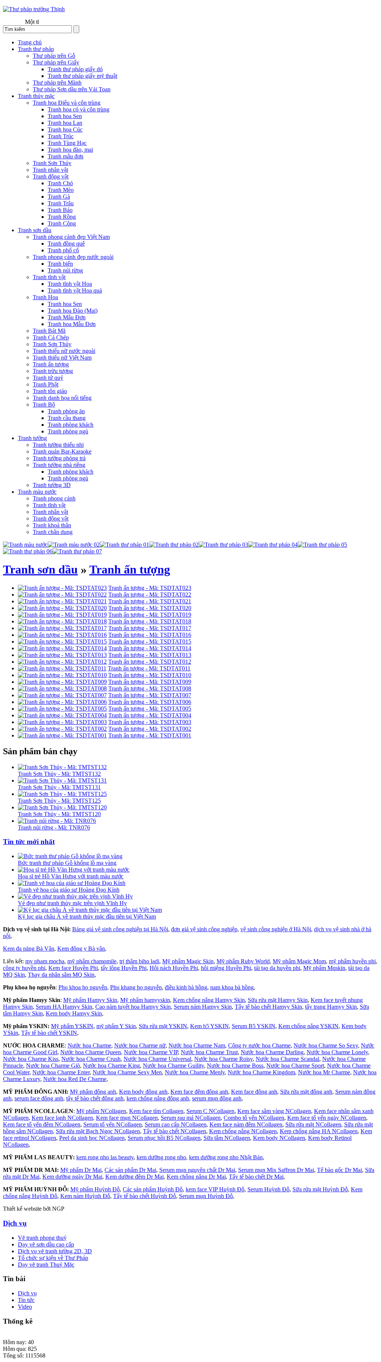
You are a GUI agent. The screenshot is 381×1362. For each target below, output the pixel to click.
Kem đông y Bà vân (81, 948)
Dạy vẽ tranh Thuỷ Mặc (46, 1264)
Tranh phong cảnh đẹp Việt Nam (71, 237)
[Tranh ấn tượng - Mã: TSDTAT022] (62, 594)
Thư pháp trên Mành (57, 82)
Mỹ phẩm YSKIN (72, 1026)
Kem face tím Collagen (156, 1111)
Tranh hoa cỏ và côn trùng (78, 109)
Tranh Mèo (61, 190)
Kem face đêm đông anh (199, 1091)
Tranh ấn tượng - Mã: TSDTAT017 (149, 628)
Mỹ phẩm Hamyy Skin (90, 1000)
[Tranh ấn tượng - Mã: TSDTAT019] (62, 615)
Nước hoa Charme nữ (140, 1045)
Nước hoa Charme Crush (91, 1059)
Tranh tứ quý (48, 378)
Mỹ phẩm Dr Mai (81, 1170)
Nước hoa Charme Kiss (30, 1059)
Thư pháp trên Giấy (56, 62)
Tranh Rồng (62, 217)
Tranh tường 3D (52, 485)
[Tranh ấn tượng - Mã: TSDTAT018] (62, 621)
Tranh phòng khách (70, 424)
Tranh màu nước (37, 492)
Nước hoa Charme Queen (90, 1052)
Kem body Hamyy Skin (74, 1013)
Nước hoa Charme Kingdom (261, 1072)
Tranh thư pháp (36, 49)
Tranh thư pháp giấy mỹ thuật (82, 76)
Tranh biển (60, 263)
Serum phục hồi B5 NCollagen (164, 1138)
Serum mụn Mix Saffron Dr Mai (276, 1170)
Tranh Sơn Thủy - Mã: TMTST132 (59, 774)
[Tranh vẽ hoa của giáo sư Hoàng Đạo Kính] (71, 883)
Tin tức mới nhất (29, 842)
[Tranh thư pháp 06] (27, 551)
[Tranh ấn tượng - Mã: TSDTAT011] (62, 668)
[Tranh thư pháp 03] (223, 544)
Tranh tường (32, 438)
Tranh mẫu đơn (65, 156)
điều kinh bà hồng (186, 987)
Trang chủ (30, 42)
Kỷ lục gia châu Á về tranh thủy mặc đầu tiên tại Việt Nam (87, 916)
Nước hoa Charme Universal (157, 1059)
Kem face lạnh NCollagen (62, 1118)
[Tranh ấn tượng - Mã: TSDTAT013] (62, 655)
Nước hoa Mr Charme (324, 1072)
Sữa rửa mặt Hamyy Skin (278, 1000)
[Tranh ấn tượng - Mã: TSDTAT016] (62, 635)
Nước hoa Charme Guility (173, 1065)
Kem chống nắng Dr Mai (196, 1176)
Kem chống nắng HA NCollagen (319, 1131)
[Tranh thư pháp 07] (77, 551)
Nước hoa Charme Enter (61, 1072)
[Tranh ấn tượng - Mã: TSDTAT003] (62, 722)
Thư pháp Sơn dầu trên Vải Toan (72, 89)
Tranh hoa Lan (65, 123)
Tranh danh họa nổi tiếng (62, 398)
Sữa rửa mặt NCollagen (313, 1124)
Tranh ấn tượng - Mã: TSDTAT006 (149, 702)
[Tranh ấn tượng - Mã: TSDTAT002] (62, 729)
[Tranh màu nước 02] (74, 544)
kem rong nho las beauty (105, 1157)
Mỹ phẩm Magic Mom (299, 961)
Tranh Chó (60, 183)
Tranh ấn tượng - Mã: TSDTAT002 (149, 729)
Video (25, 1306)
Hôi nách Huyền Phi (174, 968)
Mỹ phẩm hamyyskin (145, 1000)
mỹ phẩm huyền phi (352, 961)
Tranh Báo (60, 210)
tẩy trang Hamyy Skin (331, 1007)
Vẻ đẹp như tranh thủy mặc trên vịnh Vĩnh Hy (72, 903)
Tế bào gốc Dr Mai (339, 1170)
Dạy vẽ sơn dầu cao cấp (46, 1244)
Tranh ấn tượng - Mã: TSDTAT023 (149, 588)
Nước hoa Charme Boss (235, 1065)
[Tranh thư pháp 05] (322, 544)
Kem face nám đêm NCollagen (245, 1124)
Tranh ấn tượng (51, 364)
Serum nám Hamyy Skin (203, 1007)
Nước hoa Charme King (111, 1065)
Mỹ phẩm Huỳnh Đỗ (95, 1189)
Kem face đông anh (254, 1091)
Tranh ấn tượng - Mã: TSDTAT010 (149, 675)
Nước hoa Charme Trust (209, 1052)
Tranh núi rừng (65, 270)
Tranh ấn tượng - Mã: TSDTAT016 (149, 635)
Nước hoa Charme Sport (295, 1065)
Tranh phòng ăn (66, 411)
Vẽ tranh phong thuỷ (42, 1238)
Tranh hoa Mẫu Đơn (72, 324)
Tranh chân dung (53, 532)
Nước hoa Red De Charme (74, 1079)
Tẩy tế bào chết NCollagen (174, 1131)
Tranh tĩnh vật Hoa (70, 284)
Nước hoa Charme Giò (53, 1065)
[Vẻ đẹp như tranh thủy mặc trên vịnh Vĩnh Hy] (75, 896)
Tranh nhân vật (50, 170)
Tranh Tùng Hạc (67, 143)
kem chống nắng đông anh (158, 1098)
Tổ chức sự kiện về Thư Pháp (53, 1258)
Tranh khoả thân (52, 525)
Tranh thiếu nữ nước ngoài (64, 351)
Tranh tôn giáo (50, 391)
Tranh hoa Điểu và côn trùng (66, 102)
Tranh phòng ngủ (68, 431)
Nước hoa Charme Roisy (223, 1059)
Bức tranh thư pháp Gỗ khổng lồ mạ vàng (67, 863)
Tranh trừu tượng (53, 371)
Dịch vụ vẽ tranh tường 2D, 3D (55, 1251)
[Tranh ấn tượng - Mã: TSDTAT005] (62, 708)
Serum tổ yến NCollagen (112, 1124)
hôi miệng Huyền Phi (226, 968)
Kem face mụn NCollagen (127, 1118)
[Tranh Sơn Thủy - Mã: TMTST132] (62, 767)
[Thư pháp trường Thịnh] (34, 9)
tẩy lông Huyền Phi (124, 968)
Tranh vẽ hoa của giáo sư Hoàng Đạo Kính (68, 890)
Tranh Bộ (44, 404)
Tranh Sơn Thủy (52, 163)
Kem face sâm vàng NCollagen (274, 1111)
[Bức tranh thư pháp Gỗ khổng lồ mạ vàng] (70, 856)
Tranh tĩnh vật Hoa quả (75, 290)
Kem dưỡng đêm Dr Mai (134, 1176)
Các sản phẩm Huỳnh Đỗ (153, 1189)
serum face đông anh (39, 1098)
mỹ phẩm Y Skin (116, 1026)
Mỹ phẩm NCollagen (101, 1111)
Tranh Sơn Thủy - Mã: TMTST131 (59, 787)
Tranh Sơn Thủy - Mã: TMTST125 (59, 800)
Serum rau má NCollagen (191, 1118)
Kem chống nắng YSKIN (308, 1026)
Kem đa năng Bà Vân (28, 948)
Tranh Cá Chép (51, 337)
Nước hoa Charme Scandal (287, 1059)
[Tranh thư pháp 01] (124, 544)
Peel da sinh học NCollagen (92, 1138)
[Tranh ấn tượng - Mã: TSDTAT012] (62, 661)
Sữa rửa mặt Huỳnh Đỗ (320, 1189)
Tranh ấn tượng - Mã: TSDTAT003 (149, 722)
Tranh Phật (45, 384)
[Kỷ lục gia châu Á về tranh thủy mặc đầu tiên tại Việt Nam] (90, 910)
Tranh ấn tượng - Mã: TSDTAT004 (149, 715)
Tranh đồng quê (66, 243)
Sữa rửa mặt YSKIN (163, 1026)
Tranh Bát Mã (49, 331)
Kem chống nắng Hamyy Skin (209, 1000)
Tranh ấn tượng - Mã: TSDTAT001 (149, 735)
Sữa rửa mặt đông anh (306, 1091)
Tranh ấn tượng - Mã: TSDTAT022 (149, 594)
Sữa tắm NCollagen (227, 1138)
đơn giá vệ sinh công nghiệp (204, 929)
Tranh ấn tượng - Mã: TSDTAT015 (149, 641)
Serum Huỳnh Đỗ (268, 1189)
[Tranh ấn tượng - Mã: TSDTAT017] (62, 628)
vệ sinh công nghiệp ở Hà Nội (275, 929)
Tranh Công (62, 223)
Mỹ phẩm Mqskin (324, 968)
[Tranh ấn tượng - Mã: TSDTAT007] (62, 695)
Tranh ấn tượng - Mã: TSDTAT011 (149, 668)
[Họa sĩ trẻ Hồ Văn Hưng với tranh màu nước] (73, 869)
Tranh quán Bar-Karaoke (62, 451)
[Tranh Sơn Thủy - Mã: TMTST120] (62, 807)
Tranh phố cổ (63, 250)
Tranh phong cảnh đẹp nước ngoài (73, 257)
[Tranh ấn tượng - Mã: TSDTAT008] (62, 688)
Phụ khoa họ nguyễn (82, 987)
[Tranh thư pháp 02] (174, 544)
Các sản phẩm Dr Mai (130, 1170)
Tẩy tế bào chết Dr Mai (256, 1176)
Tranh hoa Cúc (65, 129)
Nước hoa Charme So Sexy (326, 1045)
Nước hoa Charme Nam (197, 1045)
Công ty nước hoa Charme (259, 1045)
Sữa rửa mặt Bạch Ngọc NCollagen (98, 1131)
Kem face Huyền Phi (73, 968)
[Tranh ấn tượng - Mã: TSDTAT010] (62, 675)
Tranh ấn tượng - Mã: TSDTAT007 (149, 695)
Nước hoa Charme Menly (195, 1072)
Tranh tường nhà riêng (59, 465)
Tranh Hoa (45, 297)
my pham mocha (44, 961)
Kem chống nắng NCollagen (243, 1131)
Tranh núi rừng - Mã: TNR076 (54, 827)
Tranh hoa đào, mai (70, 149)
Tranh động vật (50, 176)
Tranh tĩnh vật (49, 277)
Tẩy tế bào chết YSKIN (49, 1033)
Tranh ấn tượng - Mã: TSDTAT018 (149, 621)
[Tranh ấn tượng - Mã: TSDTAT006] (62, 702)
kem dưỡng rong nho (161, 1157)
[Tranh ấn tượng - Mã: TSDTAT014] (62, 648)
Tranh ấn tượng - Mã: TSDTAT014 (149, 648)
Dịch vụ (15, 1223)
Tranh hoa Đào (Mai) (72, 310)
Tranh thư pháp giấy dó (75, 69)
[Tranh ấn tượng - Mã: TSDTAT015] (62, 641)
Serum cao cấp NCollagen (175, 1124)
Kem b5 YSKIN (209, 1026)
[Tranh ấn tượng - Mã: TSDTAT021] (62, 601)
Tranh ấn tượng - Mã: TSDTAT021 (149, 601)
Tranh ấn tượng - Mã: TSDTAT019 (149, 615)
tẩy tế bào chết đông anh (95, 1098)
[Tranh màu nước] (25, 544)
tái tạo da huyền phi (277, 968)
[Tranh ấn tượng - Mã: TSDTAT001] (62, 735)
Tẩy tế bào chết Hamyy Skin (268, 1007)
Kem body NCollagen (279, 1138)
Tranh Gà (59, 196)
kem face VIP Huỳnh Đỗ (215, 1189)
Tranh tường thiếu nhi (58, 445)
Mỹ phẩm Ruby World (243, 961)
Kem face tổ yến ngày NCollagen (326, 1118)
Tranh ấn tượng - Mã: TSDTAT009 (149, 682)
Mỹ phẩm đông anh (93, 1091)
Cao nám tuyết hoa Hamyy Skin (133, 1007)
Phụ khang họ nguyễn (136, 987)
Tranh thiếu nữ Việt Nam (62, 357)
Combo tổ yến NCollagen (254, 1118)
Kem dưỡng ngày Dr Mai (72, 1176)
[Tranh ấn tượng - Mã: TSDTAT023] (62, 588)
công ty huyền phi (24, 968)
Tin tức (26, 1300)
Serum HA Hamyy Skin (64, 1007)
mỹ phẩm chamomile (91, 961)
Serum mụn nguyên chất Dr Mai (197, 1170)
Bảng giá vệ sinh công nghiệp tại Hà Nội (120, 929)
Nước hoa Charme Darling (272, 1052)
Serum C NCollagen (210, 1111)
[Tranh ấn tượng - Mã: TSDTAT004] (62, 715)
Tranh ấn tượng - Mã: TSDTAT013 (149, 655)
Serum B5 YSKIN (253, 1026)
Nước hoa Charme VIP (151, 1052)
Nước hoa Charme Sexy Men (127, 1072)
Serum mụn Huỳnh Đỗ (206, 1196)
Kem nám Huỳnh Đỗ (85, 1196)
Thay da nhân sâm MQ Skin (61, 974)
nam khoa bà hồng (232, 987)
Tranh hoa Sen (65, 116)
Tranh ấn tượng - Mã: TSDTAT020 (149, 608)
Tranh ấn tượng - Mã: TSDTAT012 (149, 661)
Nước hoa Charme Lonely (337, 1052)
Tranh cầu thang (67, 418)
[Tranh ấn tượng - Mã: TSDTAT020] (62, 608)
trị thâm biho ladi (139, 961)
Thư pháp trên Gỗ (54, 56)
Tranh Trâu (61, 203)
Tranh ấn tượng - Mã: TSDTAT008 (149, 688)
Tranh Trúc (61, 136)
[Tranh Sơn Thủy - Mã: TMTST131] (62, 780)
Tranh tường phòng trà (59, 458)
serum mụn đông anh (216, 1098)
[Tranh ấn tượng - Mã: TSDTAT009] (62, 682)
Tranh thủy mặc (36, 96)
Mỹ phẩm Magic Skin (188, 961)
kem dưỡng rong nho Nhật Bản (226, 1157)
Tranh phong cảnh (54, 498)
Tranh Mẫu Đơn (67, 317)
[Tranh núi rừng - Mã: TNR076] (57, 821)
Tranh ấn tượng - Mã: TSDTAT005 (149, 708)
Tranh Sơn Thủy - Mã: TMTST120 (59, 814)
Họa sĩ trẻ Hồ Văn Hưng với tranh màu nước (71, 876)
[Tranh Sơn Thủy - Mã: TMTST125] (62, 794)
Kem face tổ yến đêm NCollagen (41, 1124)
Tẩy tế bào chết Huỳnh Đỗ (144, 1196)
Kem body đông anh (143, 1091)
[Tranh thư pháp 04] (273, 544)
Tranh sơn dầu (34, 230)
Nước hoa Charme (89, 1045)
